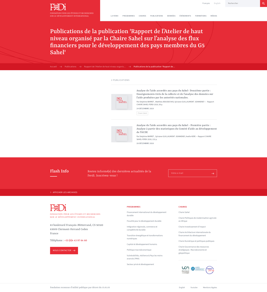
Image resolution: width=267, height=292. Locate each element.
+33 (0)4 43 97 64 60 (75, 240)
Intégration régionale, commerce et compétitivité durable (142, 228)
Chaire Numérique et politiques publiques (196, 241)
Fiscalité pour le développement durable (144, 221)
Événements (185, 16)
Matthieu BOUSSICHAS (164, 101)
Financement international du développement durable (146, 214)
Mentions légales (210, 287)
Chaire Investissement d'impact (192, 226)
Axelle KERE (191, 136)
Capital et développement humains (142, 244)
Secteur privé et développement (140, 264)
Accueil (53, 66)
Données (171, 16)
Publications (156, 16)
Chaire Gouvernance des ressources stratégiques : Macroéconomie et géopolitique (194, 250)
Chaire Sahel (142, 113)
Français (206, 3)
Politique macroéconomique (139, 249)
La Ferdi (114, 16)
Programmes (129, 16)
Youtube (194, 287)
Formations (200, 16)
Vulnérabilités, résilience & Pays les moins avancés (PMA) (144, 257)
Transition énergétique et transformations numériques (145, 237)
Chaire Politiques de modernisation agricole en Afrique (197, 220)
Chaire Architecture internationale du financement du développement (195, 234)
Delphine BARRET (147, 101)
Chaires (142, 16)
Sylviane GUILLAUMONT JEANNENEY (189, 101)
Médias (214, 16)
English (217, 3)
